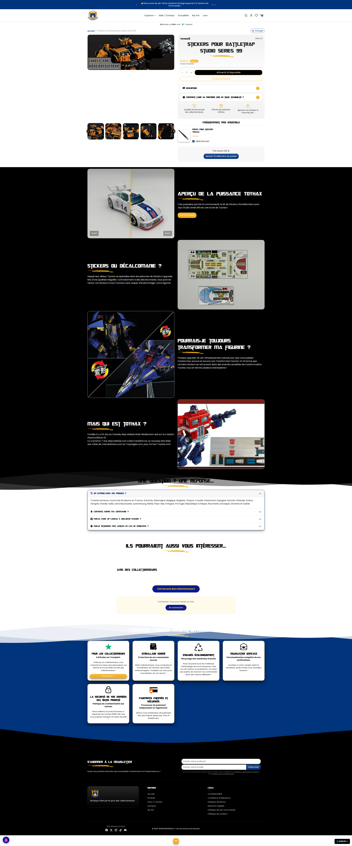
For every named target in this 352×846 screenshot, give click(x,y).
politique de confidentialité (223, 771)
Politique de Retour (217, 799)
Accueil (90, 28)
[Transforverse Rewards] (6, 840)
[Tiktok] (120, 827)
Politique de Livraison (218, 811)
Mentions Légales (216, 803)
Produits (151, 795)
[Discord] (125, 827)
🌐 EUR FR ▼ (342, 841)
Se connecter (176, 605)
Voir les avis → (108, 673)
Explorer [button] (149, 13)
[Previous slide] (87, 555)
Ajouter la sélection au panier (221, 153)
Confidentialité (215, 791)
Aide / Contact (167, 13)
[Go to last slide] (88, 129)
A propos (152, 803)
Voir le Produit (187, 212)
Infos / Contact (155, 799)
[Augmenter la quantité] (191, 70)
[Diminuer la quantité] (182, 70)
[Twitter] (111, 827)
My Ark (196, 13)
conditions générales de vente (246, 769)
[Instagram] (116, 827)
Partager (259, 28)
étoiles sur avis (176, 22)
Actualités (183, 13)
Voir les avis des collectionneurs (176, 586)
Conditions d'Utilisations (219, 795)
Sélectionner (202, 138)
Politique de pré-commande (221, 807)
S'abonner (253, 764)
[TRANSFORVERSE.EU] (92, 13)
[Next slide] (173, 129)
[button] (246, 13)
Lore (205, 13)
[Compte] (251, 13)
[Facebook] (106, 827)
